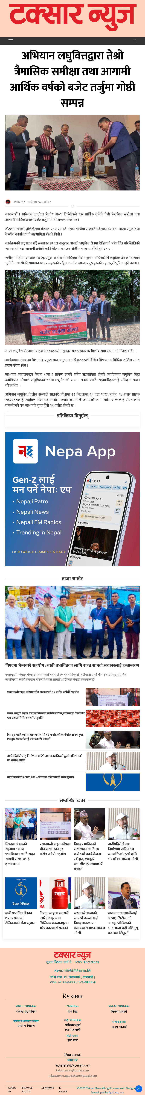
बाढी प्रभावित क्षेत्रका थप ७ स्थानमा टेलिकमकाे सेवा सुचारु (40, 777)
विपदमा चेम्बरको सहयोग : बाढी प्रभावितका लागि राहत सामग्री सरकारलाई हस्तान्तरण (72, 665)
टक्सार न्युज (19, 201)
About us (12, 1090)
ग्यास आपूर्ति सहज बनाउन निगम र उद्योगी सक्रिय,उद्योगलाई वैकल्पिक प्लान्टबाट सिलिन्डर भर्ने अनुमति (46, 715)
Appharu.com (116, 1092)
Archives (47, 1088)
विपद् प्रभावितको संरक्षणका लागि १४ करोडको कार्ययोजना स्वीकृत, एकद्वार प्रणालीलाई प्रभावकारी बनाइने (45, 737)
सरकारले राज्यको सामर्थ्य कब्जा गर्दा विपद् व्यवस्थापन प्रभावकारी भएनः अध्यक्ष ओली (89, 923)
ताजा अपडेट (72, 579)
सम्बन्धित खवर (72, 800)
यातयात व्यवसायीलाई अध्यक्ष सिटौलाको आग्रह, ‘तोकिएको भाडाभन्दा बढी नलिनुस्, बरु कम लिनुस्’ (123, 923)
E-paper (63, 1090)
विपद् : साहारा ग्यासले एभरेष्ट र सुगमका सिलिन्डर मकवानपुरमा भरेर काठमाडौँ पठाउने (54, 920)
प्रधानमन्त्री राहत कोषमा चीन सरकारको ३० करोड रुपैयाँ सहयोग (43, 692)
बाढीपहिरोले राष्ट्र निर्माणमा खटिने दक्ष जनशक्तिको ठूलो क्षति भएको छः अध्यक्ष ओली (45, 758)
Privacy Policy (27, 1090)
